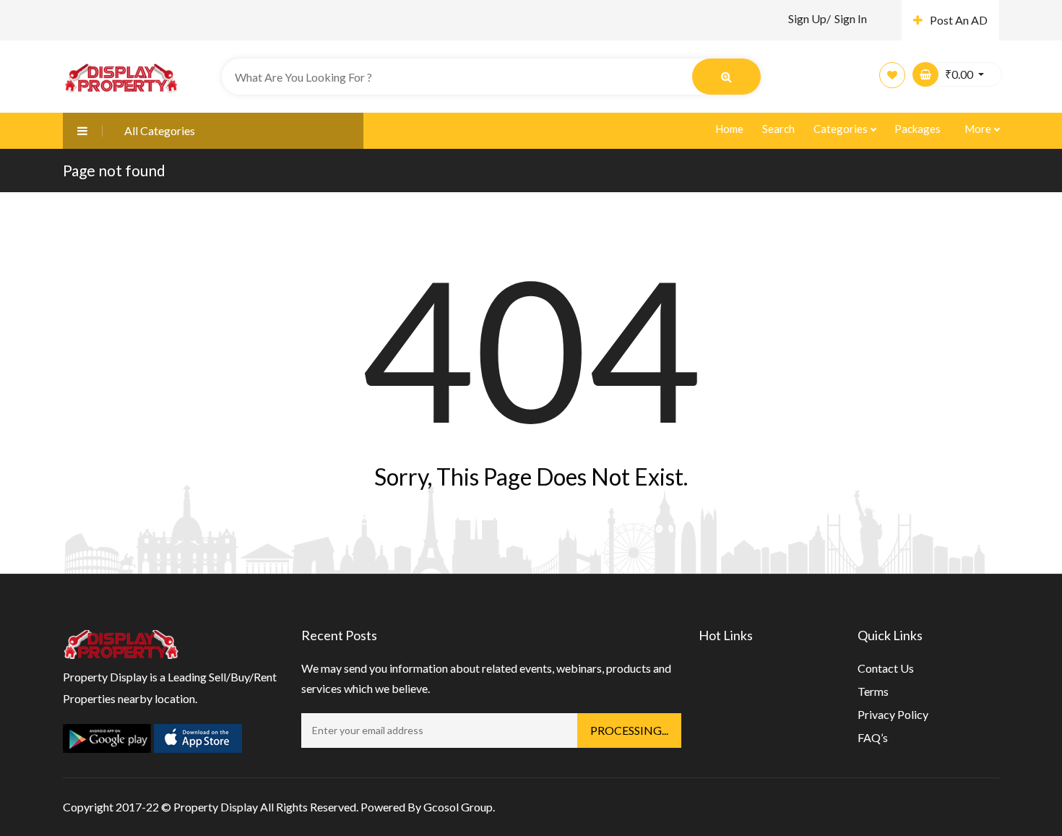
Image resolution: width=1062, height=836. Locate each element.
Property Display (215, 807)
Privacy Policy (893, 714)
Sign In (850, 18)
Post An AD (959, 20)
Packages (917, 128)
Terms (873, 691)
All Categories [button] (159, 130)
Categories (841, 128)
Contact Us (886, 668)
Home (729, 128)
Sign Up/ (809, 18)
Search (778, 128)
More (978, 128)
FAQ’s (873, 737)
